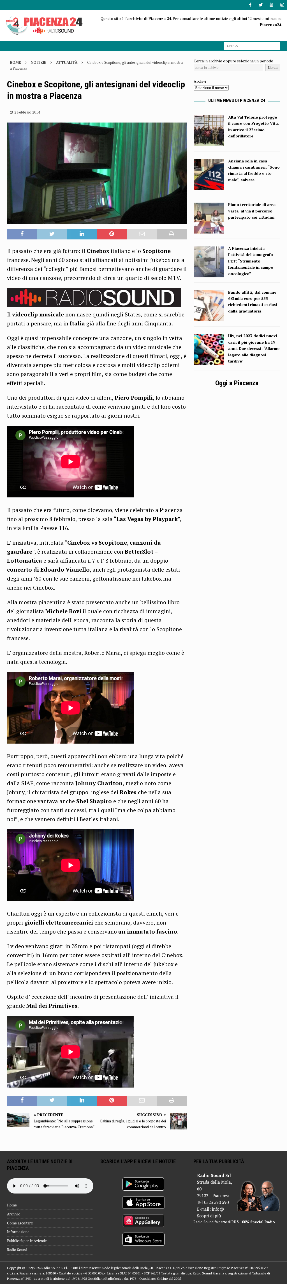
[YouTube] (271, 5)
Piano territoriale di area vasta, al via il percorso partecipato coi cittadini (252, 211)
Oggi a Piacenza (236, 383)
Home (12, 1205)
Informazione (18, 1231)
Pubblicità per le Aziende (27, 1240)
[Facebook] (250, 5)
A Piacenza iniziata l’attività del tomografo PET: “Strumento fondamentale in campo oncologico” (250, 261)
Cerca (272, 67)
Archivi (200, 81)
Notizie (38, 62)
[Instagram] (282, 5)
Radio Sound (17, 1249)
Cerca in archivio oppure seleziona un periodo (233, 61)
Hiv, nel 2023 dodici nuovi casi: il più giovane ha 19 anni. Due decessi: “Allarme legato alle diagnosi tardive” (253, 348)
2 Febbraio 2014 (27, 112)
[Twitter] (261, 5)
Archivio (13, 1214)
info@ (218, 1209)
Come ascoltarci (20, 1223)
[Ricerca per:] (252, 45)
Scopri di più (209, 1216)
